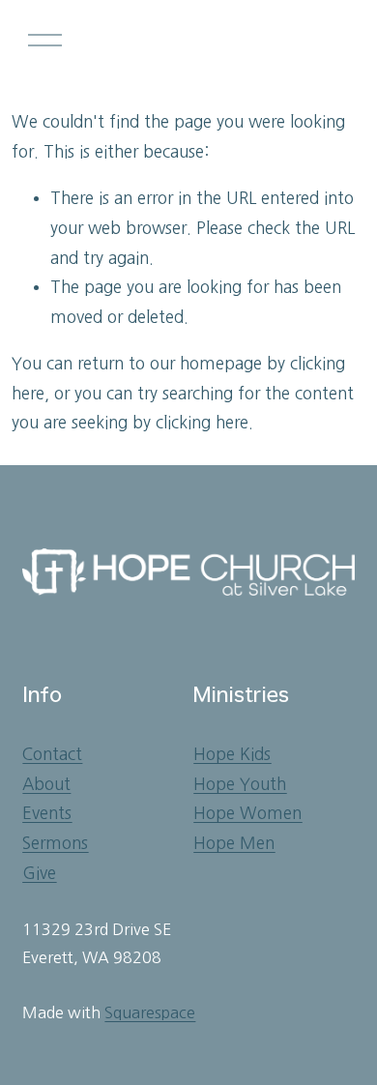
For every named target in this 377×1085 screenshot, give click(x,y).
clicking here (202, 422)
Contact (52, 754)
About (46, 784)
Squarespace (149, 1012)
